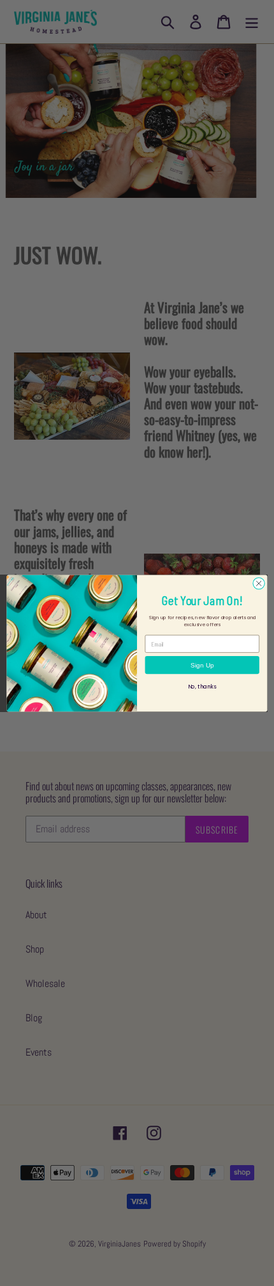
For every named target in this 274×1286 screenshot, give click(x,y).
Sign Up (202, 665)
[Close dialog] (258, 583)
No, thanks (202, 686)
